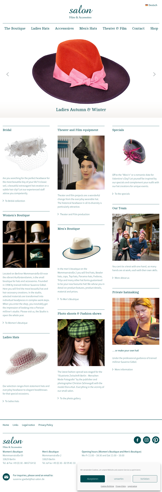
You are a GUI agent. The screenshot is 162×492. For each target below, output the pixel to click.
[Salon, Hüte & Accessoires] (81, 17)
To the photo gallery (70, 398)
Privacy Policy (121, 486)
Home (6, 424)
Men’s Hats (88, 28)
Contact (138, 28)
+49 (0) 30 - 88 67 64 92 (24, 463)
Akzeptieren (92, 478)
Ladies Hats (40, 28)
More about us (122, 277)
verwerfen (119, 478)
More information (124, 369)
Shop (154, 28)
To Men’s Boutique (69, 299)
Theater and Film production (75, 214)
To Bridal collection (15, 200)
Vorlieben (145, 478)
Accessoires (64, 28)
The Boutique (14, 28)
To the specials (122, 193)
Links (15, 424)
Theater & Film (115, 28)
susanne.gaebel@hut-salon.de (28, 479)
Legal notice (132, 486)
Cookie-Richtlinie (107, 486)
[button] (7, 74)
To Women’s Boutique (16, 322)
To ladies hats (12, 401)
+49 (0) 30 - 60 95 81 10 (63, 463)
